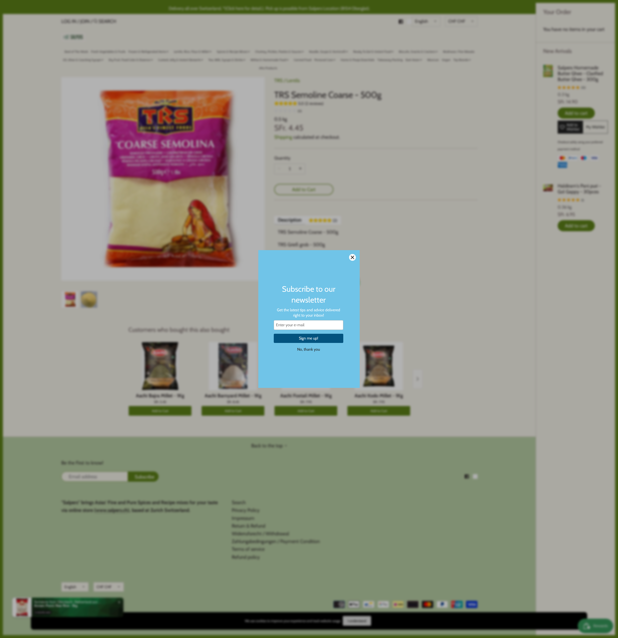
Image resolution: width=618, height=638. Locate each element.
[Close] (352, 257)
